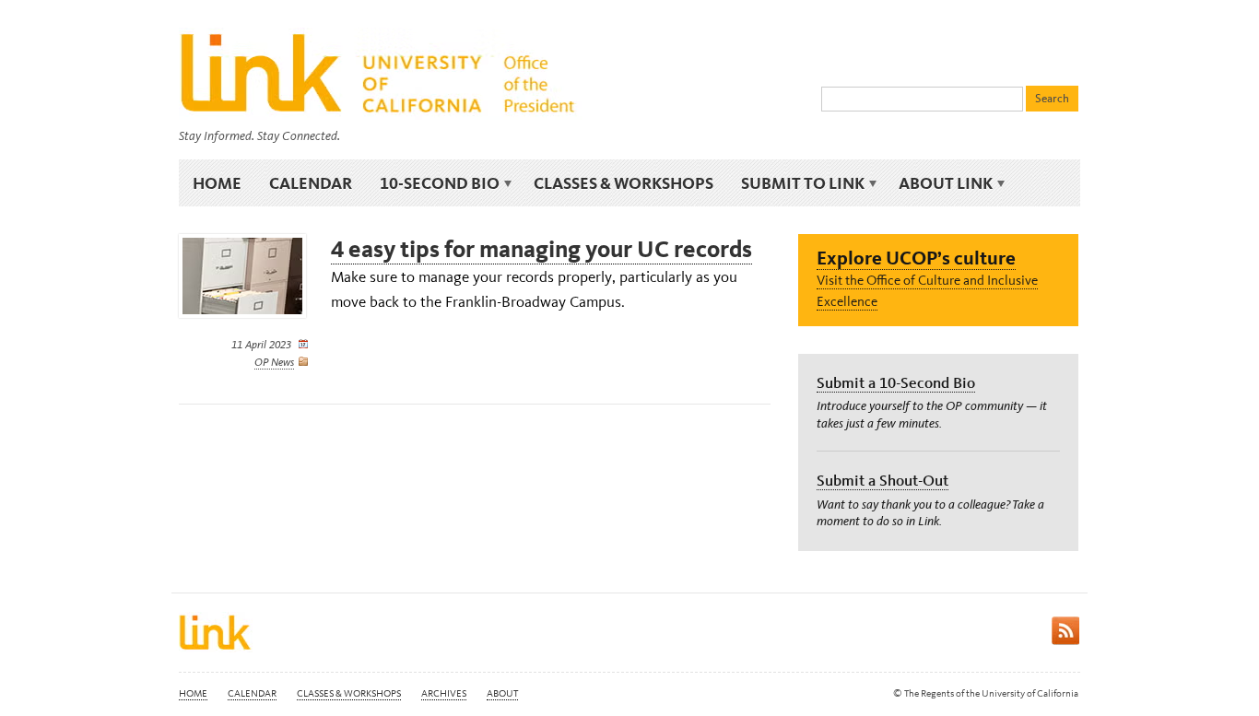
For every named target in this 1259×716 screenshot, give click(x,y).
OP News (274, 362)
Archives (443, 693)
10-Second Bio (433, 183)
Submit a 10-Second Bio (896, 382)
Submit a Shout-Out (882, 480)
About (502, 693)
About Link (939, 183)
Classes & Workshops (623, 183)
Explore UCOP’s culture (916, 257)
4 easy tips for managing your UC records (541, 249)
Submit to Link (796, 183)
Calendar (310, 183)
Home (217, 183)
